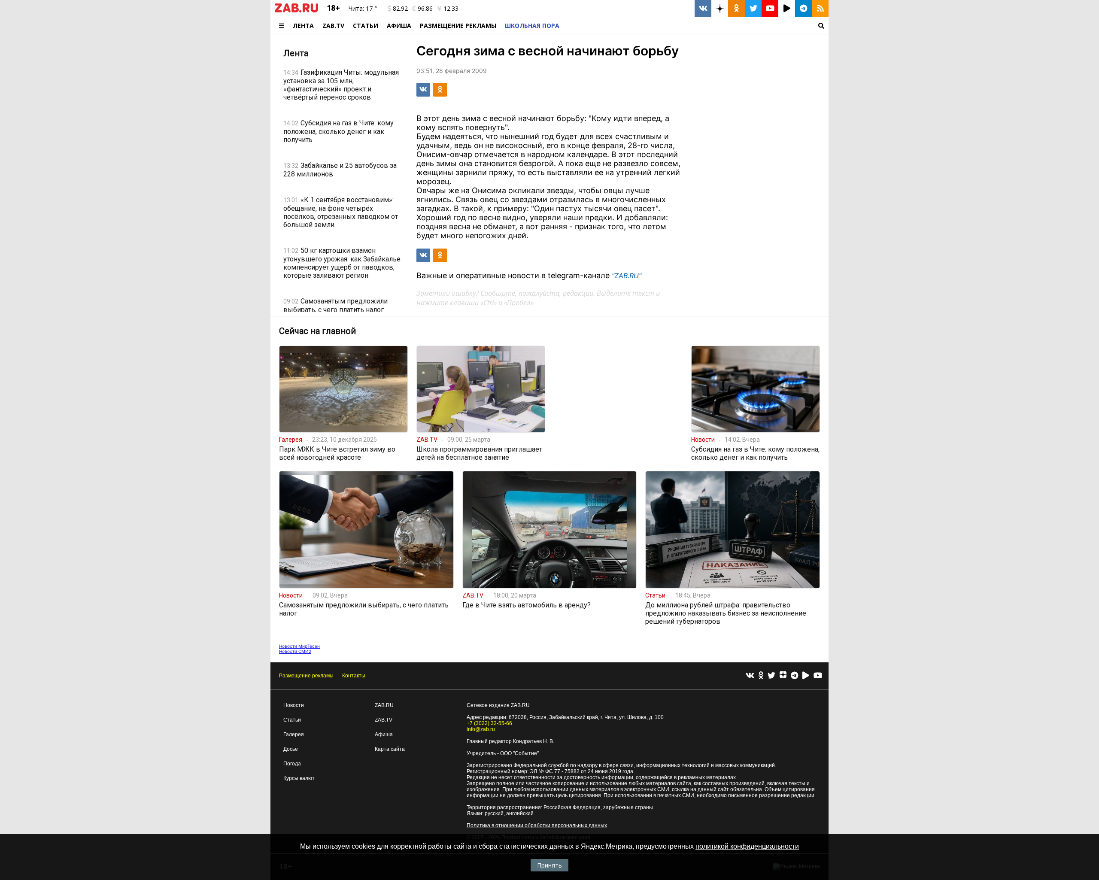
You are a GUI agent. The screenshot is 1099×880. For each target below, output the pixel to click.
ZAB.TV (333, 25)
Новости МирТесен (299, 646)
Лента (303, 25)
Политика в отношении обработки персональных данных (537, 825)
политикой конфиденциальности (747, 846)
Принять (549, 865)
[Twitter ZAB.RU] (753, 8)
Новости (293, 705)
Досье (290, 749)
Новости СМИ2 (295, 651)
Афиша (399, 25)
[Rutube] (805, 676)
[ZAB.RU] (296, 11)
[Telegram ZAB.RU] (803, 8)
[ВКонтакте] (750, 676)
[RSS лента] (820, 8)
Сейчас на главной (317, 331)
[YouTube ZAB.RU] (770, 8)
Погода (292, 764)
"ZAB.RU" (626, 275)
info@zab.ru (481, 729)
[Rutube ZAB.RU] (786, 8)
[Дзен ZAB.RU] (719, 8)
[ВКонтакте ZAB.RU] (703, 8)
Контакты (353, 676)
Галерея (293, 734)
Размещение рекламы (306, 676)
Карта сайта (390, 749)
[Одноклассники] (760, 676)
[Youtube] (817, 676)
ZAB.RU (384, 705)
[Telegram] (794, 676)
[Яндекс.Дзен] (783, 676)
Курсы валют (299, 778)
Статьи (365, 25)
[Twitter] (771, 676)
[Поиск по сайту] (696, 25)
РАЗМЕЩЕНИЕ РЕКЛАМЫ (458, 25)
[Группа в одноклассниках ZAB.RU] (736, 8)
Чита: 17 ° (363, 8)
